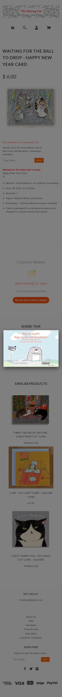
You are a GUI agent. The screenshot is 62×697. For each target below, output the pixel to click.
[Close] (58, 330)
